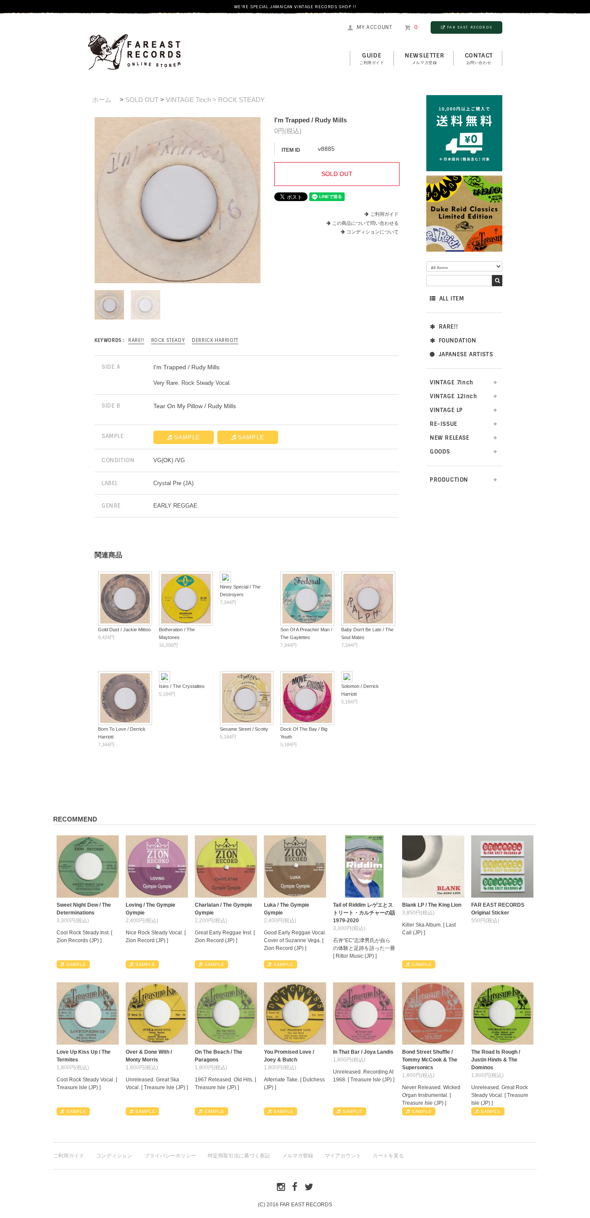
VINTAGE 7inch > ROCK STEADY (215, 99)
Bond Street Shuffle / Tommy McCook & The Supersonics (429, 1060)
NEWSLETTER (424, 58)
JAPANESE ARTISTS (465, 354)
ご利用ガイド (384, 214)
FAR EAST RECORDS (469, 27)
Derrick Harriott (215, 340)
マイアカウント (343, 1156)
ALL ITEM (451, 298)
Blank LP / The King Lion (431, 905)
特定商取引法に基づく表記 (239, 1156)
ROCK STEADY (168, 340)
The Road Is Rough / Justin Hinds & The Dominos (495, 1060)
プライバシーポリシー (170, 1156)
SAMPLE (187, 437)
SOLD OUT (142, 99)
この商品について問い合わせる (365, 223)
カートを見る (388, 1156)
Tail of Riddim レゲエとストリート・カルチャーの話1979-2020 (364, 913)
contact (479, 58)
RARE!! (448, 326)
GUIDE (371, 58)
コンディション (114, 1156)
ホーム (101, 99)
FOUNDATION (457, 340)
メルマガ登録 (297, 1156)
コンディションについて (372, 231)
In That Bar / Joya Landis (363, 1052)
